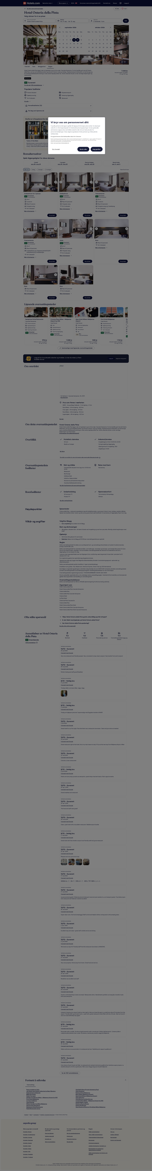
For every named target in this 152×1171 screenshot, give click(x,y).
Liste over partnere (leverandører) (60, 143)
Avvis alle (83, 149)
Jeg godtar (97, 149)
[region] (76, 135)
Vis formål (56, 149)
